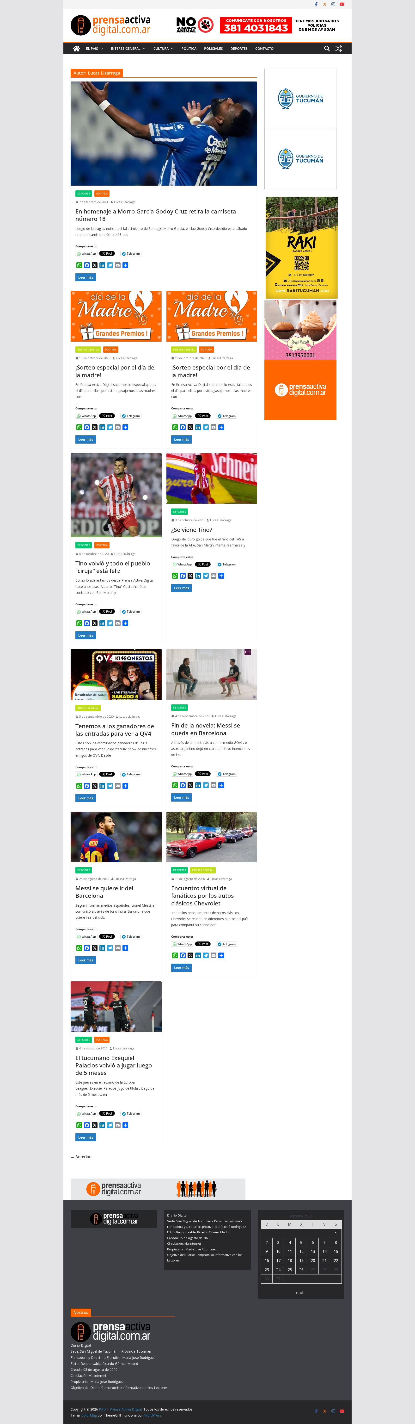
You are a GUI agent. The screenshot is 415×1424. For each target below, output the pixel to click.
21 (324, 1260)
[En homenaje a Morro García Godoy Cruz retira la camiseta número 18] (164, 133)
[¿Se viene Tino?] (211, 478)
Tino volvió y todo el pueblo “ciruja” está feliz (112, 567)
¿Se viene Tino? (191, 529)
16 (267, 1260)
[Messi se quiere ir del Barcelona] (116, 837)
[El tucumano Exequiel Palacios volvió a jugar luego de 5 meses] (116, 1006)
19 (301, 1260)
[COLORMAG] (110, 1325)
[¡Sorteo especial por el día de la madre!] (116, 316)
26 (301, 1269)
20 (313, 1260)
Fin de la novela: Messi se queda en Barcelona (205, 729)
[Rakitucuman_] (302, 199)
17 (278, 1260)
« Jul (299, 1292)
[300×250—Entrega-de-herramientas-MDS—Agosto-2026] (300, 132)
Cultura (161, 48)
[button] (100, 48)
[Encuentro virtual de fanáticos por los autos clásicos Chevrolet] (211, 837)
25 (290, 1269)
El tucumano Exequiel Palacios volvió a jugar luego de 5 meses (113, 1065)
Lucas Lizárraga (124, 202)
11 (290, 1251)
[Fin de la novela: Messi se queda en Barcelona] (211, 674)
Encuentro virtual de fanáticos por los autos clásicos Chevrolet (202, 895)
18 (290, 1260)
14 (324, 1251)
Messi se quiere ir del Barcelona (104, 891)
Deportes (239, 48)
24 (278, 1269)
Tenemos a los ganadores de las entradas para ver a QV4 (114, 729)
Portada (102, 193)
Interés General (125, 48)
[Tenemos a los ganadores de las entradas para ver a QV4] (116, 674)
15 (336, 1251)
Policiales (213, 48)
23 (267, 1269)
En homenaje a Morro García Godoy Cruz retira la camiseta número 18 (155, 215)
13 (313, 1251)
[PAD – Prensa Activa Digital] (76, 48)
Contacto (264, 48)
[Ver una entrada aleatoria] (338, 48)
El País (92, 48)
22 (336, 1260)
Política (189, 48)
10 (278, 1251)
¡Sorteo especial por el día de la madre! (114, 371)
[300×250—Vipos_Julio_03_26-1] (300, 71)
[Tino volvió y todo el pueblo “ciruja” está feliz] (116, 495)
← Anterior (81, 1156)
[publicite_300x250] (300, 363)
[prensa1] (158, 1182)
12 (301, 1251)
